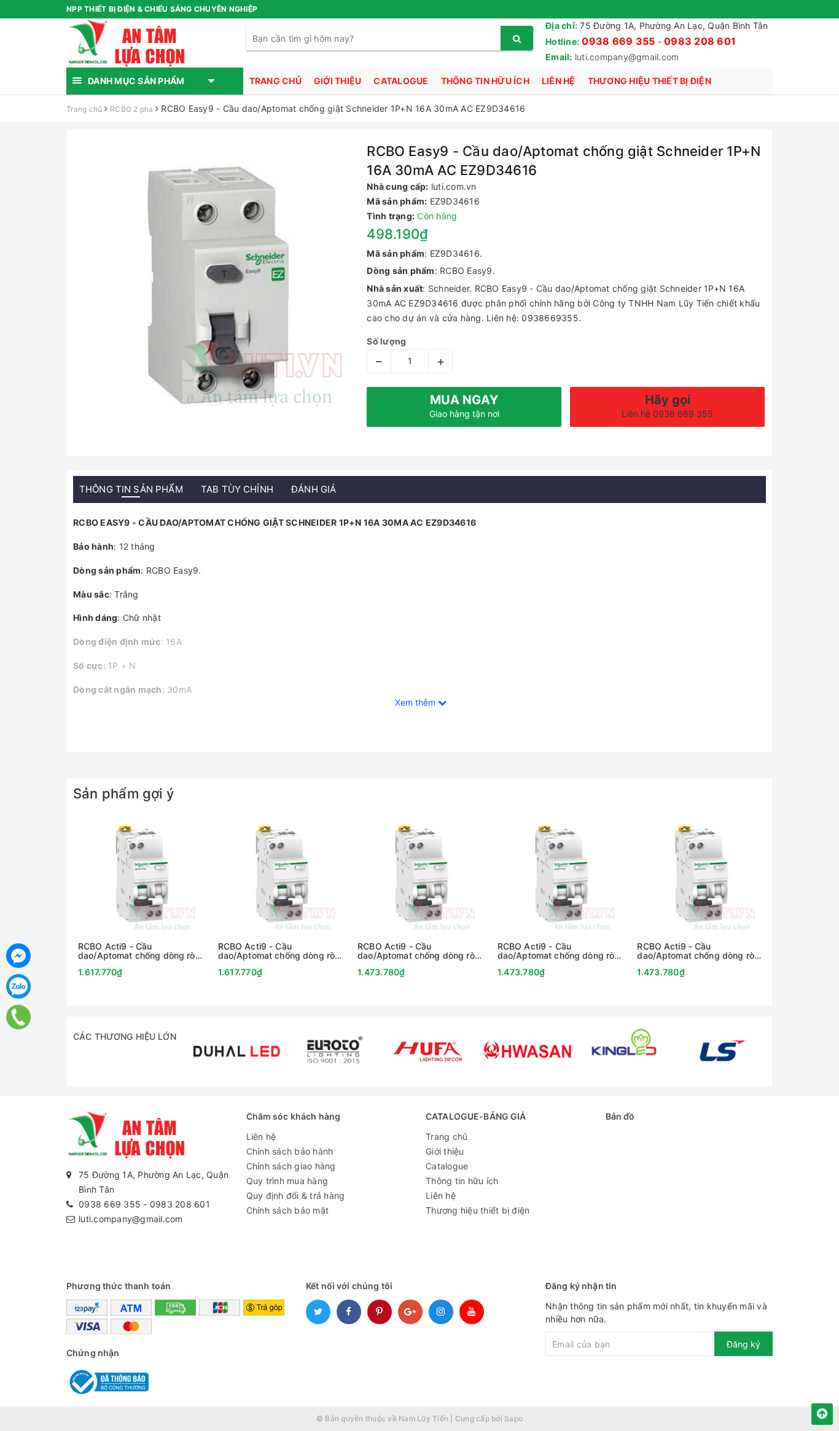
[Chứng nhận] (107, 1381)
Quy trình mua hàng (287, 1181)
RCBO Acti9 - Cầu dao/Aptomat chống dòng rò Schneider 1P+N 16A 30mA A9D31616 (556, 951)
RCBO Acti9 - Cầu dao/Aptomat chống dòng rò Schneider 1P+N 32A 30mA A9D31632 (276, 951)
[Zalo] (18, 986)
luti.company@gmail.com (627, 57)
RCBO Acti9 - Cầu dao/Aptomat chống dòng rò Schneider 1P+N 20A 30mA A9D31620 (416, 951)
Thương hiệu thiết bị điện (649, 81)
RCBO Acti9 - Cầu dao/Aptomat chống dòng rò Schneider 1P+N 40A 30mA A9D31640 (136, 951)
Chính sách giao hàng (291, 1166)
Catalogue (400, 81)
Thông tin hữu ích (485, 81)
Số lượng (386, 341)
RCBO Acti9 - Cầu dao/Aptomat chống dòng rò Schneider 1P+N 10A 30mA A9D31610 (695, 951)
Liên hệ (559, 81)
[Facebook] (18, 955)
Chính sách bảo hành (290, 1151)
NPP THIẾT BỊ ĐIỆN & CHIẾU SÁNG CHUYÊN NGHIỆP (161, 9)
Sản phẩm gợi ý (123, 793)
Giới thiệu (338, 81)
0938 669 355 (618, 41)
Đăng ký (743, 1344)
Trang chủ (275, 81)
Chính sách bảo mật (287, 1210)
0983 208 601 (700, 41)
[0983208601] (18, 1017)
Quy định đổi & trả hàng (295, 1195)
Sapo (513, 1418)
